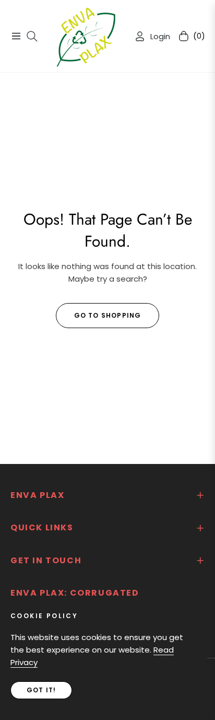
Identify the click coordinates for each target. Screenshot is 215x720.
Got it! (41, 690)
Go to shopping (107, 315)
